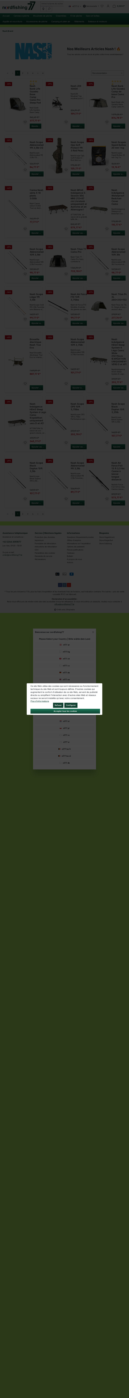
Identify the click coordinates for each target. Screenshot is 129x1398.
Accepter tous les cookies (65, 711)
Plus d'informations (39, 701)
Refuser (58, 705)
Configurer (71, 705)
